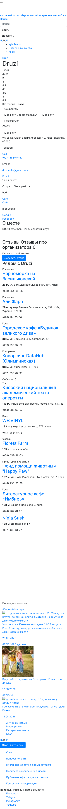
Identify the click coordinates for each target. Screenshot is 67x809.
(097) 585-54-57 (12, 157)
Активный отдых (10, 15)
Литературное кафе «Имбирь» (23, 496)
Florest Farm (15, 443)
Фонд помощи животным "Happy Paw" (29, 468)
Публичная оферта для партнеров (27, 777)
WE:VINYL (13, 420)
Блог (63, 15)
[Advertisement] (33, 567)
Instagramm (13, 800)
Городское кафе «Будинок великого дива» (30, 330)
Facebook (12, 793)
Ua (1, 40)
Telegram (11, 797)
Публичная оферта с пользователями (29, 764)
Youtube (11, 804)
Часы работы (22, 186)
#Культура (17, 609)
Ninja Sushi (14, 518)
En (7, 40)
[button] (6, 30)
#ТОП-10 (7, 644)
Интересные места (49, 15)
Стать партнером (13, 745)
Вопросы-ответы (16, 758)
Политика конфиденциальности (26, 771)
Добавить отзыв (14, 257)
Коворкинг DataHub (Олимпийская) (23, 358)
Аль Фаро (12, 301)
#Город (6, 609)
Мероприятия (29, 15)
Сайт (5, 202)
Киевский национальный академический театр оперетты (29, 393)
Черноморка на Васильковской (18, 276)
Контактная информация (21, 783)
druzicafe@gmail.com (15, 170)
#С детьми (19, 644)
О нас (9, 752)
